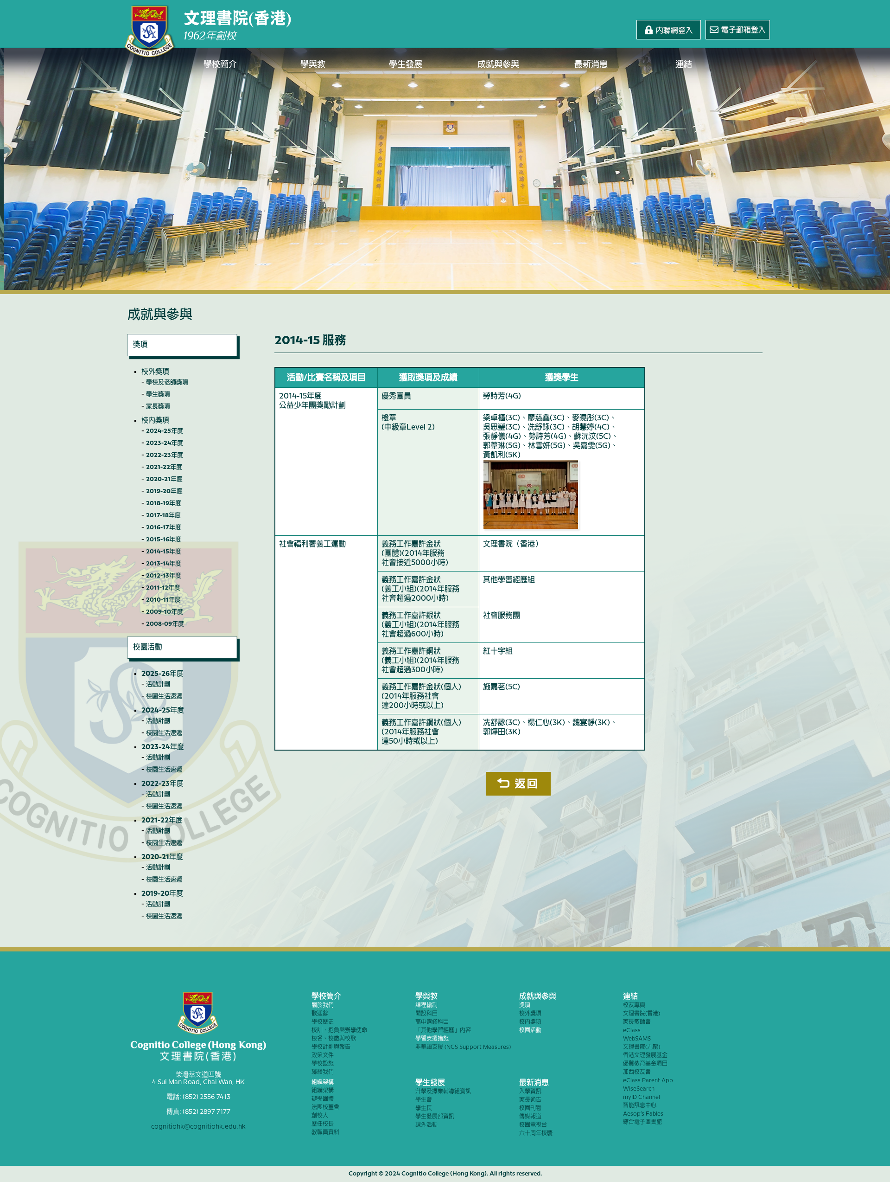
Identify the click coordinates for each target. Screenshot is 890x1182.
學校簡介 (220, 65)
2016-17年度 (163, 527)
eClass (632, 1030)
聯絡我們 (323, 1072)
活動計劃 (158, 684)
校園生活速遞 (164, 696)
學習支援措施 (432, 1038)
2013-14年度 (163, 563)
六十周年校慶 (536, 1133)
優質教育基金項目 (645, 1063)
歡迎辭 (320, 1013)
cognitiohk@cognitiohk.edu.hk (198, 1127)
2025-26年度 (162, 674)
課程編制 (426, 1005)
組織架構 (323, 1082)
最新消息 (591, 65)
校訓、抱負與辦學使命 (339, 1030)
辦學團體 (323, 1099)
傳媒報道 (530, 1116)
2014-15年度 (163, 551)
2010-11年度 (163, 600)
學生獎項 (158, 394)
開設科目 (426, 1013)
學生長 (423, 1108)
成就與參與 (498, 65)
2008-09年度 (165, 624)
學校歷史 (323, 1022)
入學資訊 (530, 1091)
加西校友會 (637, 1072)
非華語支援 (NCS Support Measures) (463, 1047)
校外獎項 (155, 372)
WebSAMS (637, 1038)
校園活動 (530, 1030)
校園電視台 (533, 1125)
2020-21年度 (164, 479)
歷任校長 (323, 1124)
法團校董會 (325, 1107)
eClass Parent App (648, 1080)
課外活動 (426, 1125)
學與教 (312, 65)
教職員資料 (325, 1132)
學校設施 (323, 1063)
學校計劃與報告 (331, 1047)
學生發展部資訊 (434, 1116)
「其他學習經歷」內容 (443, 1030)
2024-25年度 (164, 431)
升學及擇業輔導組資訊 (443, 1091)
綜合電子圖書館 (642, 1122)
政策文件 (323, 1055)
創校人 (320, 1115)
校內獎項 (155, 421)
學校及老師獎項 (167, 382)
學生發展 (405, 65)
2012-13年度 (163, 575)
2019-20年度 (164, 491)
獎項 (524, 1005)
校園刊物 (530, 1108)
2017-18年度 (163, 515)
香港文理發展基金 (645, 1055)
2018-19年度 (163, 503)
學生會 (423, 1100)
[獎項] (183, 357)
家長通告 (530, 1100)
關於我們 (323, 1005)
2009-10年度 (164, 612)
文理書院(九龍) (641, 1047)
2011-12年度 (163, 588)
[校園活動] (183, 659)
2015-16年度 (163, 539)
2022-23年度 (164, 455)
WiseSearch (639, 1089)
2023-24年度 (164, 443)
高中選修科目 (432, 1022)
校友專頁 (634, 1005)
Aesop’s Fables (643, 1114)
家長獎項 (158, 406)
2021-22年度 (164, 467)
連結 (683, 65)
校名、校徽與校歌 (334, 1038)
